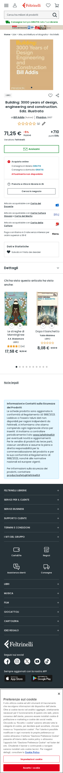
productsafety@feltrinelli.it (23, 475)
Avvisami (34, 149)
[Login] (15, 5)
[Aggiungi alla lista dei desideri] (50, 95)
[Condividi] (57, 95)
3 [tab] (23, 367)
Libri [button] (6, 584)
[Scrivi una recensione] (44, 124)
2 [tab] (19, 367)
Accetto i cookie (31, 767)
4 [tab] (26, 367)
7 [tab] (36, 367)
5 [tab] (30, 367)
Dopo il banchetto (47, 331)
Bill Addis (19, 117)
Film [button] (6, 602)
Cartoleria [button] (11, 621)
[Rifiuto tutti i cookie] (59, 693)
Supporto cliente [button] (15, 518)
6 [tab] (33, 367)
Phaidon (41, 117)
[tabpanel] (31, 64)
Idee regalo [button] (11, 630)
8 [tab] (40, 367)
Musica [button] (8, 593)
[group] (31, 22)
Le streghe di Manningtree (15, 333)
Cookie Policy (32, 752)
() (38, 123)
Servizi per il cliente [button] (16, 499)
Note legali (11, 383)
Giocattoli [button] (11, 612)
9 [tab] (43, 367)
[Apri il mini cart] (57, 5)
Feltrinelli (20, 139)
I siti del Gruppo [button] (14, 536)
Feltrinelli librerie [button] (15, 490)
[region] (31, 731)
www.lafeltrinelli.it (44, 434)
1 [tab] (31, 87)
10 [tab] (47, 367)
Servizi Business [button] (14, 509)
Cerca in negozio (31, 191)
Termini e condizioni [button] (17, 527)
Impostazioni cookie (31, 759)
